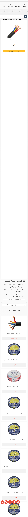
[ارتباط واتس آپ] (10, 511)
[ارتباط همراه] (2, 511)
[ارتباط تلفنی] (6, 511)
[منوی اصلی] (25, 16)
